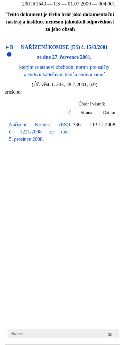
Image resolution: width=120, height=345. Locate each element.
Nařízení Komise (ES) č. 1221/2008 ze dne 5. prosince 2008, (38, 132)
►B (9, 47)
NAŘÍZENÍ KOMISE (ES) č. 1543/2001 (64, 47)
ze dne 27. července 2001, (64, 57)
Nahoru (17, 334)
